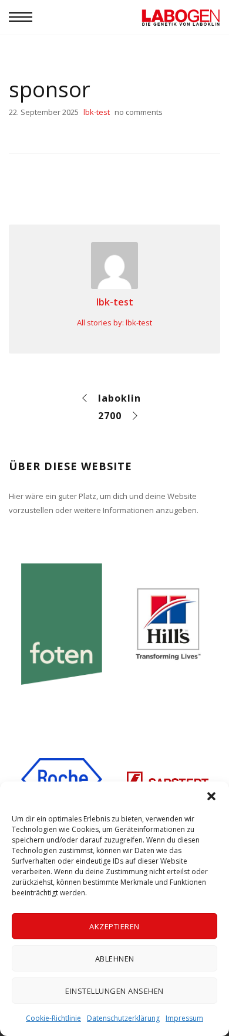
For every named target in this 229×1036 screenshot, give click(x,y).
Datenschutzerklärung (123, 1018)
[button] (211, 796)
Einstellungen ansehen (114, 991)
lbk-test (114, 301)
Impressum (184, 1018)
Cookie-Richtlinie (53, 1018)
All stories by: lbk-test (114, 322)
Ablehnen (114, 958)
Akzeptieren (114, 926)
